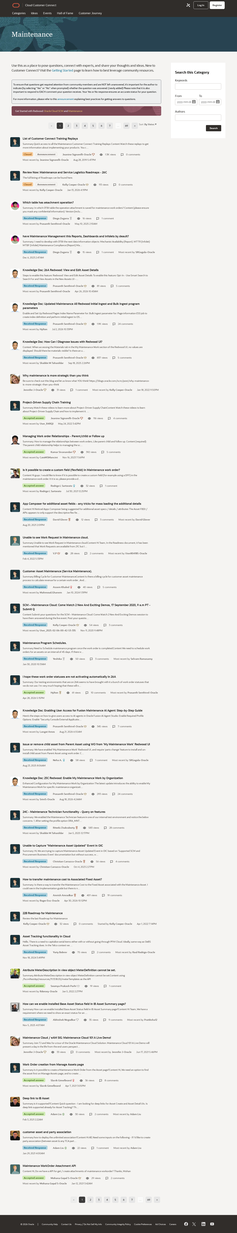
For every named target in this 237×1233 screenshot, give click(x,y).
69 (126, 125)
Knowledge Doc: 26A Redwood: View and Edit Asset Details (61, 270)
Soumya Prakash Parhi (63, 986)
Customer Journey (90, 13)
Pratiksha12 (150, 1019)
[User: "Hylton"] (15, 680)
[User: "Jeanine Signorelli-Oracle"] (15, 142)
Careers (172, 1224)
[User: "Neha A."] (15, 748)
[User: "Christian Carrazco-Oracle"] (15, 849)
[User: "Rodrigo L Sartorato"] (15, 473)
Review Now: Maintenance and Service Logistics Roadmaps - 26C (65, 172)
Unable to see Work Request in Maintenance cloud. (55, 537)
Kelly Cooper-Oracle (73, 184)
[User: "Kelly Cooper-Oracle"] (15, 176)
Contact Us (66, 1224)
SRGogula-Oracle (145, 252)
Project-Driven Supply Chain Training (47, 402)
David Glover (60, 519)
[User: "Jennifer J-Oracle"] (15, 379)
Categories (19, 13)
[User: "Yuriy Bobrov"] (15, 940)
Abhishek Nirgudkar (64, 1019)
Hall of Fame (65, 13)
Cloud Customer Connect (40, 5)
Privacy (78, 1224)
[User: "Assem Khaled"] (15, 575)
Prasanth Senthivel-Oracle (55, 223)
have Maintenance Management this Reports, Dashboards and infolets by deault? (76, 236)
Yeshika (57, 658)
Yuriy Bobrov (60, 952)
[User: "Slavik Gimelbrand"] (15, 1068)
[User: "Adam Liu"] (15, 1102)
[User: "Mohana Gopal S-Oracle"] (15, 1169)
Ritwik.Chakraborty (64, 827)
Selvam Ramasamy (142, 658)
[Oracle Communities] (188, 5)
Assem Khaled (61, 587)
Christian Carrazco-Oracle (67, 861)
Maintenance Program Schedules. (45, 643)
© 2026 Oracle (27, 1224)
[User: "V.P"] (15, 541)
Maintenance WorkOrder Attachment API (49, 1166)
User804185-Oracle (136, 553)
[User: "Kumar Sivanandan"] (15, 439)
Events (47, 13)
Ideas (34, 13)
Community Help (50, 1224)
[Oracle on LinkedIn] (203, 1224)
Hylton (43, 329)
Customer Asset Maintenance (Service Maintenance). (57, 571)
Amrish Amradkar (63, 895)
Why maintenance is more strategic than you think (56, 375)
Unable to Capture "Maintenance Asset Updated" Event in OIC (63, 845)
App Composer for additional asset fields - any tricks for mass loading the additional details (82, 503)
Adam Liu (56, 1114)
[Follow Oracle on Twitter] (194, 1224)
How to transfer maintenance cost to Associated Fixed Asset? (62, 879)
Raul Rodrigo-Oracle (143, 952)
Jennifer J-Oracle (33, 389)
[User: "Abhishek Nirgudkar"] (15, 1007)
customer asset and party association (47, 1132)
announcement (65, 99)
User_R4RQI (46, 423)
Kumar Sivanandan (61, 452)
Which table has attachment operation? (48, 202)
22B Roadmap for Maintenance (43, 913)
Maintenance (75, 111)
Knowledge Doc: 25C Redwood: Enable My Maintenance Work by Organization (73, 778)
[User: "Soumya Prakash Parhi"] (15, 973)
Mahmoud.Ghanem (51, 592)
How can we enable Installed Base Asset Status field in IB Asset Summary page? (74, 1004)
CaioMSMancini (49, 457)
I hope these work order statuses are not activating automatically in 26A (69, 676)
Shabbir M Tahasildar (52, 363)
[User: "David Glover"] (15, 507)
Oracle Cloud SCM (53, 111)
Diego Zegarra (61, 218)
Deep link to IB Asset (36, 1098)
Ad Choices (160, 1224)
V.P (55, 553)
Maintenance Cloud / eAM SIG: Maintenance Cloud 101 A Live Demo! (67, 1037)
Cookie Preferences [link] (143, 1224)
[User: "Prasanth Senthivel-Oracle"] (15, 273)
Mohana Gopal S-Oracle (64, 1178)
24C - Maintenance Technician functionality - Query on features (64, 812)
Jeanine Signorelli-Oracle (76, 154)
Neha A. (57, 760)
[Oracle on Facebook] (186, 1224)
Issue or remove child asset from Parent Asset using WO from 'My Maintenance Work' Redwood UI (86, 744)
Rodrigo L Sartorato (61, 485)
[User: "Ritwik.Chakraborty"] (15, 815)
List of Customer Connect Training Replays (50, 138)
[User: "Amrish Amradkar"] (15, 883)
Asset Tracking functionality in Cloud (46, 936)
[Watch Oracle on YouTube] (212, 1224)
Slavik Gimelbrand (61, 1080)
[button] (150, 124)
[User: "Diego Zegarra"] (15, 206)
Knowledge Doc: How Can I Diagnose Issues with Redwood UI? (62, 341)
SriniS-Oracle (47, 799)
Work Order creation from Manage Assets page (53, 1064)
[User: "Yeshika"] (15, 646)
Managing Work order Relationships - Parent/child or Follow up (63, 436)
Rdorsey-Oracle (48, 991)
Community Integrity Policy (118, 1224)
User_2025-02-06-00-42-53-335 (58, 630)
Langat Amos (47, 731)
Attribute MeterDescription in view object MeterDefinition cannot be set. (69, 970)
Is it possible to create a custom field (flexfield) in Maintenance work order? (71, 470)
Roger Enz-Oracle (50, 900)
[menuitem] (200, 5)
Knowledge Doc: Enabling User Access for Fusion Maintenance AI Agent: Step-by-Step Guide (82, 710)
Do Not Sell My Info (93, 1224)
